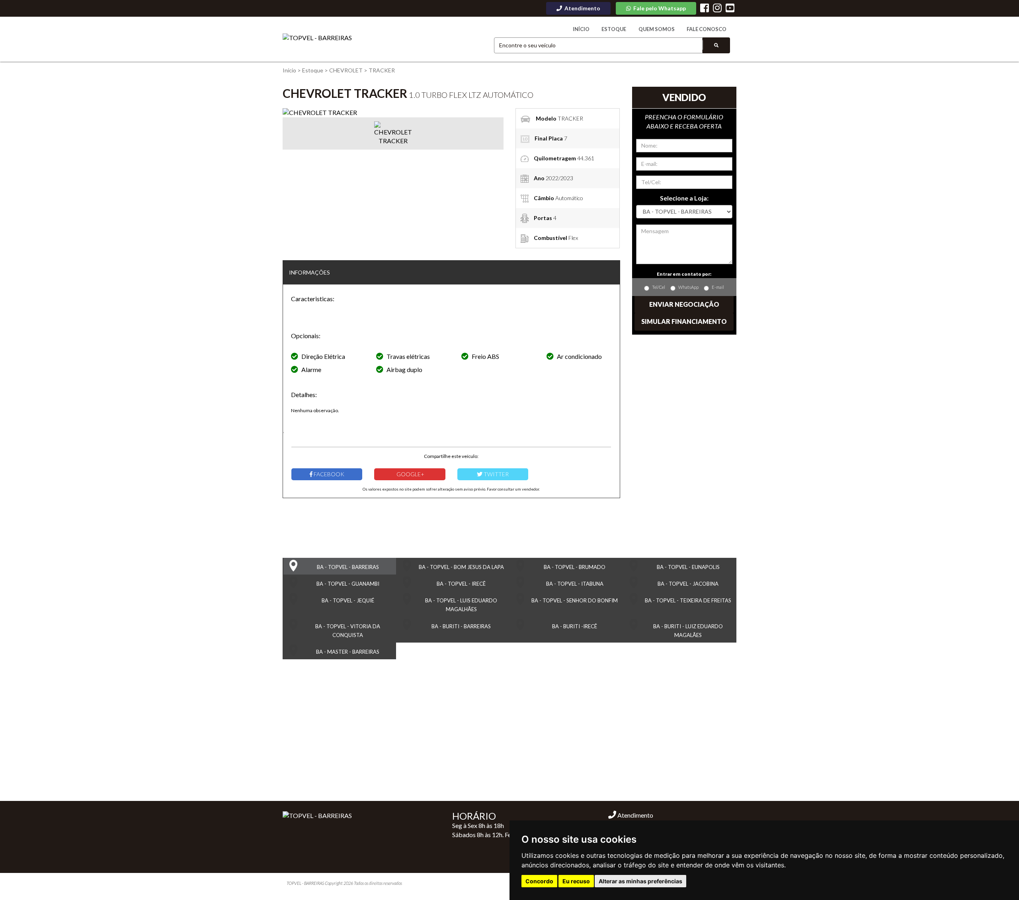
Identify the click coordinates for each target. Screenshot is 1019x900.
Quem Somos (656, 29)
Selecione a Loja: (684, 198)
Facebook (328, 474)
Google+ (409, 474)
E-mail (718, 287)
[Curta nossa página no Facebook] (704, 9)
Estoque (613, 29)
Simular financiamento (684, 321)
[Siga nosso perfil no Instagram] (717, 9)
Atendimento (634, 815)
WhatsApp (688, 287)
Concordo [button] (539, 881)
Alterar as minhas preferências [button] (640, 881)
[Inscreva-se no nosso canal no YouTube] (730, 9)
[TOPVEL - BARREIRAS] (317, 38)
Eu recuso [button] (576, 881)
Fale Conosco (706, 29)
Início (581, 29)
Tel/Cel (658, 287)
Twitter (495, 474)
